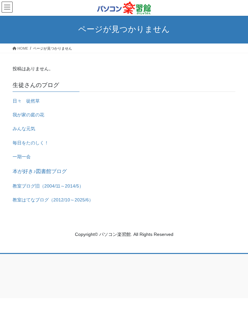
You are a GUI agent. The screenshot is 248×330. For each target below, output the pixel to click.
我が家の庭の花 (28, 114)
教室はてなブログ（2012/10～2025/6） (53, 199)
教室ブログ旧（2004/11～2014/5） (48, 186)
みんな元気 (24, 128)
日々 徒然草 (26, 100)
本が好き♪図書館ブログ (40, 171)
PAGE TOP (236, 314)
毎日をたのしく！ (31, 142)
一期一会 (22, 156)
